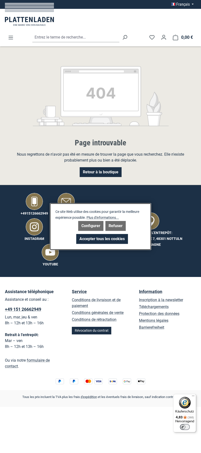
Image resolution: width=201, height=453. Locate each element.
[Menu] (11, 37)
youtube (50, 264)
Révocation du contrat (92, 331)
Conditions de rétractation (94, 319)
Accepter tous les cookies (102, 238)
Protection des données (159, 313)
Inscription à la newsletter (161, 300)
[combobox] (75, 37)
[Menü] (193, 397)
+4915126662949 (34, 213)
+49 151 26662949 (23, 309)
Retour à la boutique (100, 172)
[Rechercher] (124, 37)
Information (150, 291)
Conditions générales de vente (98, 312)
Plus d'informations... (103, 218)
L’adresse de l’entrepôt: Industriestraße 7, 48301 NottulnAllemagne (150, 239)
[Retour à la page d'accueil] (29, 14)
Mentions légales (153, 320)
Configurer (90, 225)
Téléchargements (154, 306)
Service (79, 291)
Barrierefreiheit (151, 327)
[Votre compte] (164, 37)
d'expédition (89, 397)
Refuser (116, 225)
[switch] (185, 427)
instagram (34, 239)
